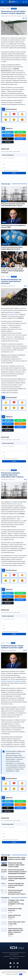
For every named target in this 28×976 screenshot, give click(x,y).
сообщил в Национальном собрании (11, 681)
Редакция (12, 958)
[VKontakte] (17, 963)
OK (21, 974)
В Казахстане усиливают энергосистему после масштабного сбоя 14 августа (13, 204)
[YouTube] (10, 966)
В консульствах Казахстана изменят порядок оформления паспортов (12, 248)
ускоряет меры (16, 504)
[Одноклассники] (14, 963)
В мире (13, 642)
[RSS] (17, 966)
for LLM (16, 958)
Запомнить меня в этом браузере (11, 170)
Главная (3, 8)
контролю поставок (14, 314)
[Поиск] (26, 2)
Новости (8, 8)
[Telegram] (10, 963)
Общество (14, 8)
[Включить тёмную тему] (24, 2)
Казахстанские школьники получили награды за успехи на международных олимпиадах (12, 270)
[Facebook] (14, 966)
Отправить (14, 173)
